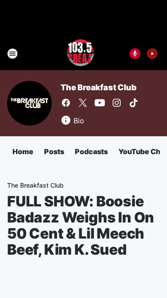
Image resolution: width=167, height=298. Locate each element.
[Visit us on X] (82, 102)
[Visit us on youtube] (99, 102)
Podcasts (91, 151)
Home (22, 151)
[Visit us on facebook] (66, 102)
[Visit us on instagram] (116, 102)
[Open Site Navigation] (12, 53)
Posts (54, 151)
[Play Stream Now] (152, 53)
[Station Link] (80, 53)
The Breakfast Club (98, 87)
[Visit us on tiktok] (133, 102)
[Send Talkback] (135, 53)
